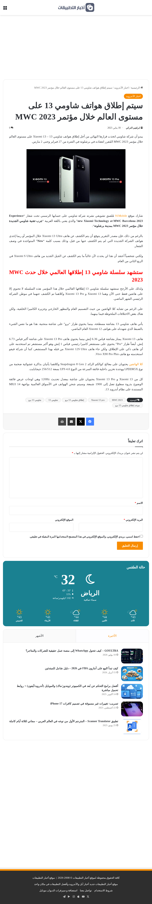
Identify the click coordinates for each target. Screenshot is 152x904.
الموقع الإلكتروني (64, 519)
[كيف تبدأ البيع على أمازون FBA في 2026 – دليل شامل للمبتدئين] (132, 673)
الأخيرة (112, 635)
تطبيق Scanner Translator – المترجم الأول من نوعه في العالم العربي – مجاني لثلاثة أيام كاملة (63, 721)
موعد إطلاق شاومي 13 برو (127, 405)
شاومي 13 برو (34, 400)
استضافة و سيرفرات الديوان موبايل (58, 890)
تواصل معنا (86, 890)
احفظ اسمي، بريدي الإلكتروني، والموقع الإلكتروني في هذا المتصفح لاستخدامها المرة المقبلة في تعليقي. (84, 536)
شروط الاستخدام (103, 890)
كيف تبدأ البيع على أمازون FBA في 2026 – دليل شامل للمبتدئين (81, 668)
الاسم (139, 502)
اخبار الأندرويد (121, 87)
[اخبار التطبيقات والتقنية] (76, 7)
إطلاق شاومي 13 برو (74, 400)
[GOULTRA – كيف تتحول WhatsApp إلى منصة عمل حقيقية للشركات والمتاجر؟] (132, 656)
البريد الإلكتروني (133, 519)
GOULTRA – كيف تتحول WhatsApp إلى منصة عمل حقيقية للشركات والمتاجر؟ (72, 650)
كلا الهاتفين (136, 364)
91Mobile (121, 215)
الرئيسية (136, 87)
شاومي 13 (53, 400)
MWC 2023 (117, 400)
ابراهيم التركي (133, 127)
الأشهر (39, 635)
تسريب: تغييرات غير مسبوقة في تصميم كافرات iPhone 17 (84, 703)
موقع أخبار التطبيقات (43, 877)
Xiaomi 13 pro (98, 400)
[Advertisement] (76, 48)
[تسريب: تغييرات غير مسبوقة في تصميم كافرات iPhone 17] (132, 709)
